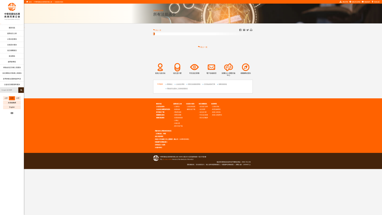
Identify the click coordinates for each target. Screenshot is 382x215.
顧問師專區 (12, 62)
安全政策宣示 (200, 164)
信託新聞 (202, 109)
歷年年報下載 (178, 126)
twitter (247, 29)
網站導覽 (345, 2)
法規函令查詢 (12, 45)
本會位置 (377, 2)
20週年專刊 (158, 147)
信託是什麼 (203, 112)
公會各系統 (215, 106)
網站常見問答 (356, 2)
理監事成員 (177, 112)
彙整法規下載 (191, 109)
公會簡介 (177, 106)
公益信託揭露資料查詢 (12, 84)
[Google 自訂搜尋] (9, 90)
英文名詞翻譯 (204, 117)
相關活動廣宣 (223, 84)
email (244, 29)
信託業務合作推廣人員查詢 (11, 73)
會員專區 (12, 56)
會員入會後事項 (217, 115)
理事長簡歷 (177, 115)
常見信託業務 (204, 115)
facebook (240, 29)
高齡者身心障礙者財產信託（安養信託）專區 (163, 132)
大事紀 (176, 120)
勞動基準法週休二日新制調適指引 (177, 88)
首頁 (30, 2)
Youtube (11, 113)
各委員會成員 (178, 117)
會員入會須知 (216, 112)
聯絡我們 (367, 2)
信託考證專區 (159, 136)
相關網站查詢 (160, 115)
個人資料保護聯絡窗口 (213, 164)
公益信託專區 (180, 84)
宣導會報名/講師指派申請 (12, 79)
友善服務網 (12, 103)
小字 (6, 98)
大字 (17, 98)
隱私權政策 (190, 164)
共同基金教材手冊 (209, 84)
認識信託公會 (12, 33)
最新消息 (12, 28)
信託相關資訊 (12, 50)
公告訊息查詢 (12, 39)
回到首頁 (12, 11)
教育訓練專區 (216, 109)
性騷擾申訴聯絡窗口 (161, 142)
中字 (12, 98)
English (12, 107)
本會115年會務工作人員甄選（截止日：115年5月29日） (172, 139)
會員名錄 (177, 109)
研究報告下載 (160, 112)
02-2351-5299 (167, 159)
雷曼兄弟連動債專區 (194, 84)
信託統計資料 (204, 106)
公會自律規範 (191, 106)
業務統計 (170, 84)
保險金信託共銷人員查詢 (12, 67)
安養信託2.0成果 (160, 145)
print (251, 29)
